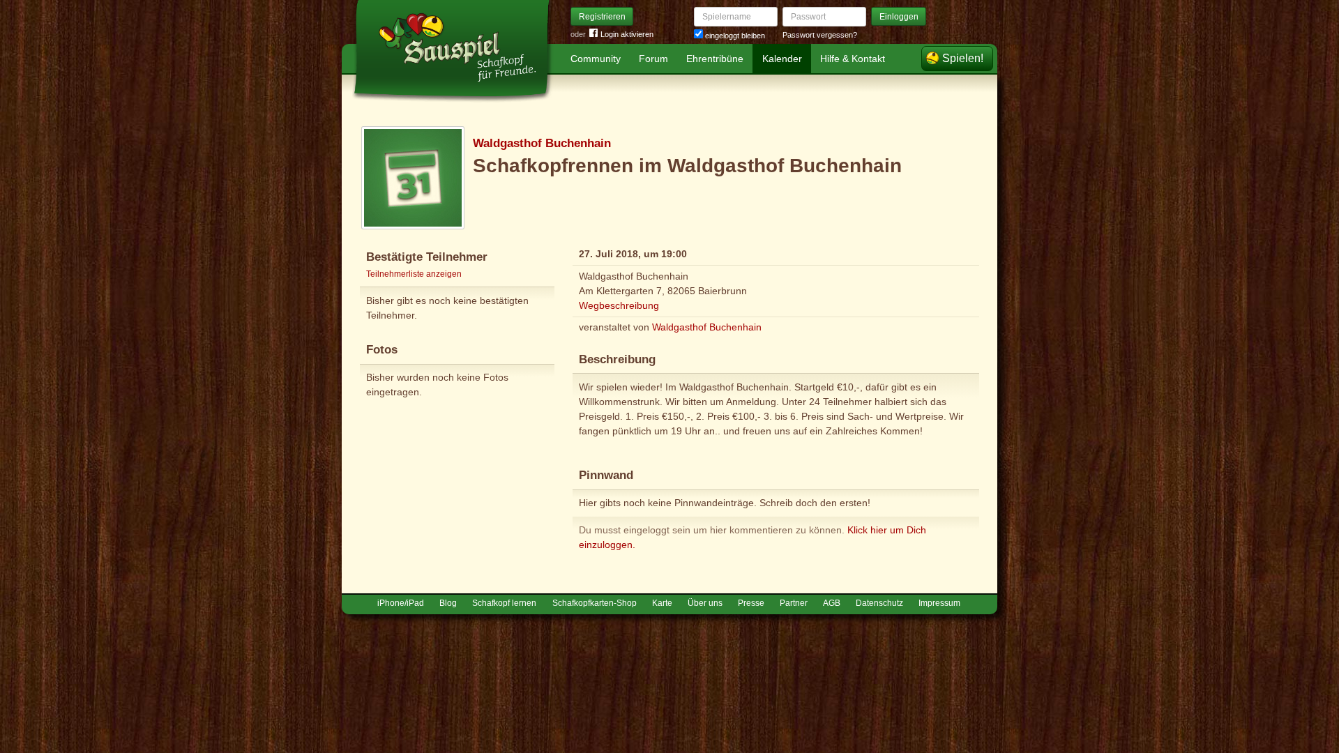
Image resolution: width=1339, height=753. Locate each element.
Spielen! (962, 58)
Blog (448, 603)
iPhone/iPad (400, 603)
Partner (794, 603)
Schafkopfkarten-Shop (594, 603)
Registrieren (602, 17)
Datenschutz (879, 603)
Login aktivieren (626, 34)
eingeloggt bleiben (734, 35)
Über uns (705, 603)
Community (595, 58)
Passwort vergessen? (819, 35)
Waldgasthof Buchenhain (542, 143)
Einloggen (898, 17)
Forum (653, 58)
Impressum (939, 603)
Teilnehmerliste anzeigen (414, 274)
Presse (751, 603)
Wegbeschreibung (619, 305)
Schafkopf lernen (504, 603)
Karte (662, 603)
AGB (831, 603)
